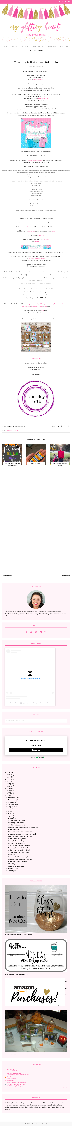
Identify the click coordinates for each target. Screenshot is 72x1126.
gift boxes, (34, 306)
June (10, 811)
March (10, 818)
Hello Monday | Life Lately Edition (16, 974)
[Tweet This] (58, 426)
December (11, 798)
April (9, 816)
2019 (8, 788)
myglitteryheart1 (27, 703)
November (11, 800)
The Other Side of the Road (16, 1084)
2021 (8, 784)
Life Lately (11, 864)
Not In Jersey (11, 1069)
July (9, 809)
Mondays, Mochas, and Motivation (20, 836)
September (12, 804)
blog (42, 310)
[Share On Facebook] (61, 426)
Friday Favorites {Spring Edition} (19, 850)
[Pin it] (68, 426)
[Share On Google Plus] (65, 426)
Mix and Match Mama (14, 1073)
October (11, 802)
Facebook (29, 222)
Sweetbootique (38, 79)
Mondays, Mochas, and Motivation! (20, 859)
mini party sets (43, 304)
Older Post (64, 575)
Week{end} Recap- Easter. (17, 825)
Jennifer (46, 239)
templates (27, 306)
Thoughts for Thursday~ (16, 820)
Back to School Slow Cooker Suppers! (18, 1074)
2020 (8, 786)
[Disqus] (36, 498)
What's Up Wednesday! (16, 823)
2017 (8, 793)
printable (9, 430)
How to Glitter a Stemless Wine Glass (18, 935)
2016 (8, 795)
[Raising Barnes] (36, 416)
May (9, 813)
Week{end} (12, 855)
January (11, 871)
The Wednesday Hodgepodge (15, 1086)
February (11, 868)
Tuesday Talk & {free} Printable (19, 845)
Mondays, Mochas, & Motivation (19, 848)
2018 (8, 791)
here (53, 222)
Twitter (29, 227)
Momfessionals (12, 1077)
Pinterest (41, 235)
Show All (65, 1088)
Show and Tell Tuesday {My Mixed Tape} (22, 834)
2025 (8, 775)
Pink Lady (10, 1080)
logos (45, 306)
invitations (40, 306)
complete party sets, (33, 304)
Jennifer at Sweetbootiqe (37, 258)
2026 (8, 772)
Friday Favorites (13, 830)
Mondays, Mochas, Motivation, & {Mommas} (23, 827)
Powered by (31, 757)
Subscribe (36, 750)
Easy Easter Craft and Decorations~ (20, 832)
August (10, 807)
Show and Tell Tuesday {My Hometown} (22, 857)
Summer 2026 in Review (14, 1071)
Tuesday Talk (17, 430)
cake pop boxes (53, 304)
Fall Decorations (11, 1054)
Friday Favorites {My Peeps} (17, 839)
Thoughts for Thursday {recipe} (19, 852)
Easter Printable (36, 358)
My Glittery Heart (31, 1123)
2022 (8, 782)
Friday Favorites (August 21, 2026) (16, 1082)
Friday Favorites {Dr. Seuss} (17, 861)
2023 (8, 779)
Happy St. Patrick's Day (16, 841)
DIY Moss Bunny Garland (16, 843)
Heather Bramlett (15, 703)
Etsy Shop (37, 241)
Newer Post (7, 575)
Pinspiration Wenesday (16, 866)
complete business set (35, 160)
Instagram (31, 231)
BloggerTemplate (46, 1123)
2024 (8, 777)
